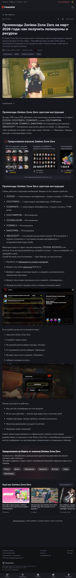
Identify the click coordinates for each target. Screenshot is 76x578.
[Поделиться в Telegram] (58, 19)
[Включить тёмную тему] (72, 2)
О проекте (43, 550)
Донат (17, 469)
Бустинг (55, 469)
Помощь (19, 2)
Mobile (17, 54)
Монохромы (29, 469)
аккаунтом (27, 266)
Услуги (6, 469)
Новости (5, 2)
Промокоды (9, 474)
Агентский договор (8, 553)
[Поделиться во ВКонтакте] (63, 19)
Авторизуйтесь (19, 521)
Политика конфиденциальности (12, 558)
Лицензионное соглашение (11, 555)
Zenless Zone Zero (28, 54)
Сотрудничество (45, 555)
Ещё (25, 2)
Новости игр (8, 54)
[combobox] (72, 7)
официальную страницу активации (33, 261)
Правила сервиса (8, 550)
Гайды (39, 54)
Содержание (7, 103)
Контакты (70, 550)
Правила (12, 2)
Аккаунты (43, 469)
